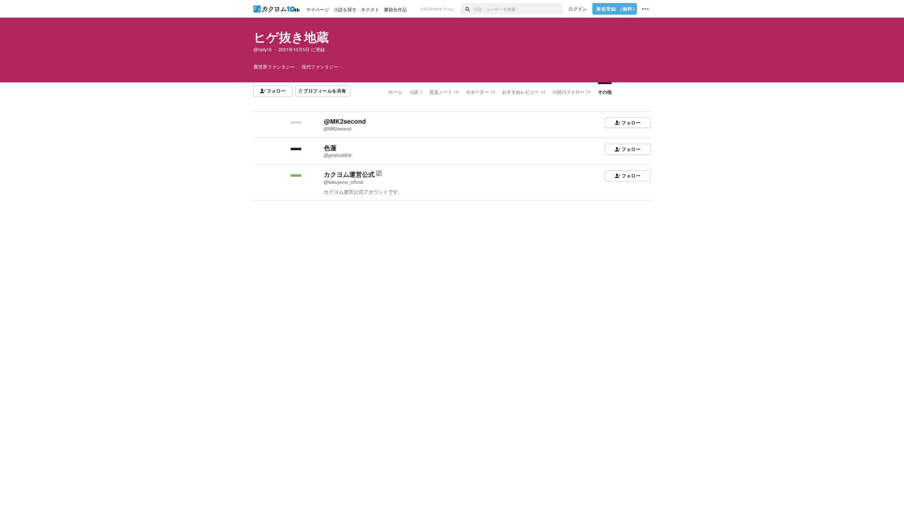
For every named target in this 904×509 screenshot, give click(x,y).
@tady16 (263, 49)
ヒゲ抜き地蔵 (291, 37)
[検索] (467, 8)
